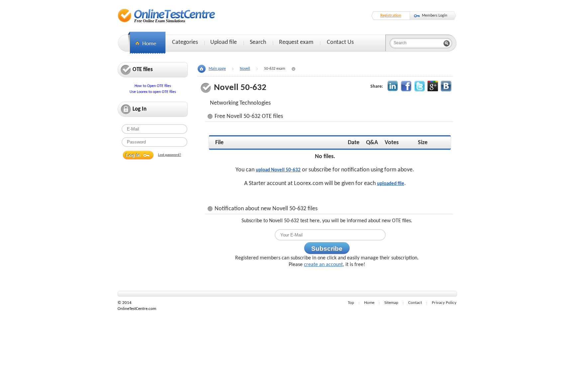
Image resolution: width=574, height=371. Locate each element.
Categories (185, 42)
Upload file (223, 42)
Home (369, 303)
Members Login (434, 16)
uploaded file (390, 183)
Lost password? (169, 155)
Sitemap (391, 303)
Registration (390, 15)
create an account (323, 264)
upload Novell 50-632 (278, 170)
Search (258, 42)
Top (351, 303)
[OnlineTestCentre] (167, 15)
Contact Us (340, 42)
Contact (415, 303)
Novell (245, 69)
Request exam (296, 42)
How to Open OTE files (153, 86)
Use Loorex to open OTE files (153, 92)
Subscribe (326, 248)
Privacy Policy (444, 303)
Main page (217, 69)
